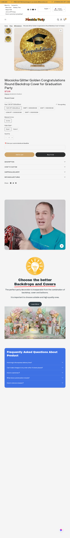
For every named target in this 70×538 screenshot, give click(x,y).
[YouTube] (33, 9)
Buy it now (50, 155)
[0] (64, 19)
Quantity (7, 134)
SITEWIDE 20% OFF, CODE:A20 (56, 2)
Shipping (7, 94)
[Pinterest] (35, 9)
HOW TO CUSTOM (11, 167)
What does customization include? (18, 378)
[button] (61, 530)
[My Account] (61, 19)
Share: (7, 183)
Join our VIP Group (10, 12)
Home (6, 25)
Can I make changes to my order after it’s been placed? (25, 368)
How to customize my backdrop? (14, 14)
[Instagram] (30, 9)
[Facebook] (28, 9)
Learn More (35, 304)
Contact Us (14, 5)
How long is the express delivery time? (19, 362)
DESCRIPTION (9, 162)
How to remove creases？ (15, 383)
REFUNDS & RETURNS (12, 177)
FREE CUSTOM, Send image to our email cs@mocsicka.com (23, 2)
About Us (7, 5)
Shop (11, 25)
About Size (8, 7)
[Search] (58, 19)
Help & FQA (8, 9)
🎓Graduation (18, 25)
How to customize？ (13, 373)
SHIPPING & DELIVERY (12, 172)
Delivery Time (17, 7)
